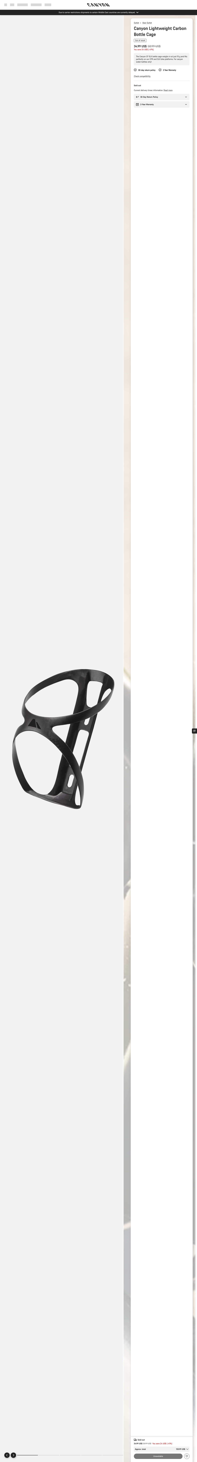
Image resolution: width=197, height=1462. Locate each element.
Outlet (136, 23)
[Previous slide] (7, 1455)
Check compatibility (142, 76)
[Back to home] (98, 5)
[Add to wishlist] (186, 1456)
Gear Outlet (147, 23)
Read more (168, 90)
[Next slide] (13, 1455)
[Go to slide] (48, 1455)
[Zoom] (61, 740)
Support (48, 4)
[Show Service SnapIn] (194, 731)
